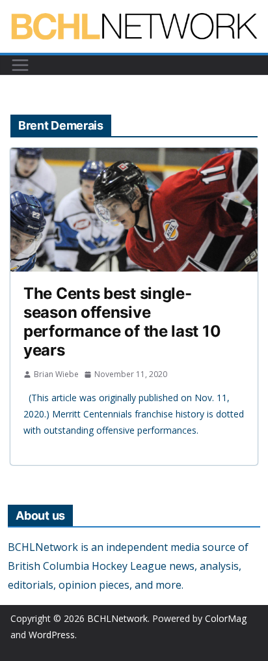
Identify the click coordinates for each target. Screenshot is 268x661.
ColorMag (226, 618)
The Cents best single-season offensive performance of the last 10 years (122, 321)
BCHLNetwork (117, 618)
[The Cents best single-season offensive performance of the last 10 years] (134, 210)
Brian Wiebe (56, 374)
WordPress (52, 634)
